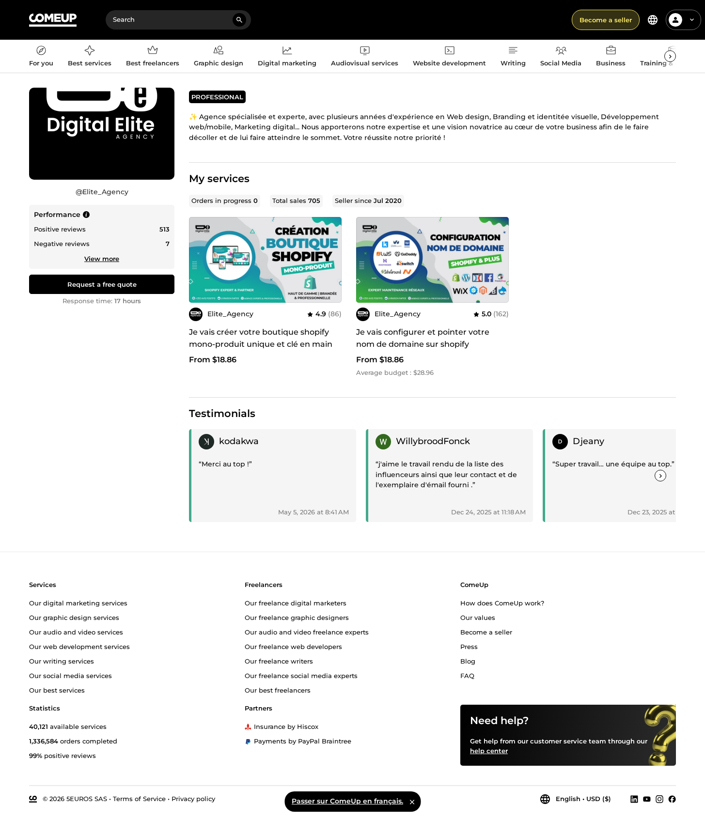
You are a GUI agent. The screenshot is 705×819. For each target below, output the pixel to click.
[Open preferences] (652, 20)
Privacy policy (193, 798)
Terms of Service (139, 798)
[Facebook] (672, 799)
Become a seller (606, 20)
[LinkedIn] (634, 799)
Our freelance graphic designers (297, 617)
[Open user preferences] (692, 20)
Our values (477, 617)
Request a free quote (102, 284)
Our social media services (70, 675)
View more (101, 259)
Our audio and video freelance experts (307, 631)
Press (469, 646)
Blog (467, 660)
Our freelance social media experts (301, 675)
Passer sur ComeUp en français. (347, 801)
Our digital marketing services (78, 602)
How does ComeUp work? (502, 602)
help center (489, 750)
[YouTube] (647, 799)
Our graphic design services (74, 617)
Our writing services (61, 660)
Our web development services (79, 646)
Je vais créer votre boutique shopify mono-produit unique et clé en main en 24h (260, 344)
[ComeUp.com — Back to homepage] (53, 20)
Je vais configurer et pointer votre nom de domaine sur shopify (422, 338)
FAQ (467, 675)
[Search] (239, 20)
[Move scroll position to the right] (670, 56)
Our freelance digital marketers (295, 602)
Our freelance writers (279, 660)
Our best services (57, 690)
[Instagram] (659, 799)
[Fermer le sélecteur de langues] (412, 801)
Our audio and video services (76, 631)
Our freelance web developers (293, 646)
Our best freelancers (278, 690)
